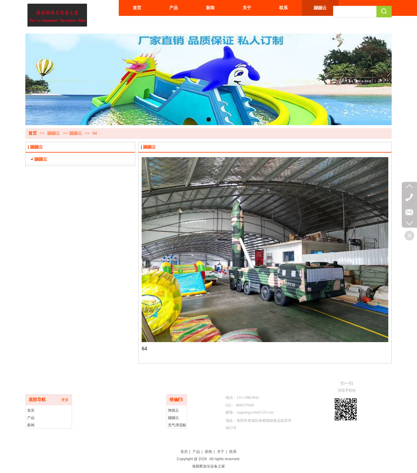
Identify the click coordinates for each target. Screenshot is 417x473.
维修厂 (175, 399)
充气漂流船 (177, 425)
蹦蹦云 (54, 133)
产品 (30, 418)
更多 (65, 400)
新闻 (30, 425)
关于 (220, 452)
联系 (233, 452)
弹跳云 (173, 410)
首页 (32, 133)
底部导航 (37, 399)
